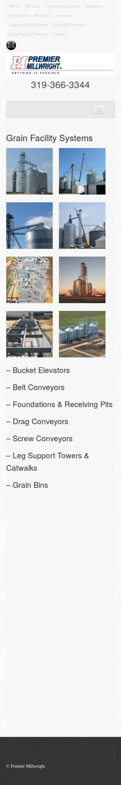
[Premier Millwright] (60, 64)
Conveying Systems (62, 6)
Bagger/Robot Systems (28, 24)
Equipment (18, 15)
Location (63, 15)
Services (32, 6)
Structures (93, 6)
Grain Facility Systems (28, 34)
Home (14, 6)
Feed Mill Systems (69, 24)
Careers (59, 34)
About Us (42, 15)
